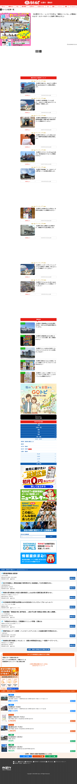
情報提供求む (29, 761)
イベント (60, 6)
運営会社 (22, 761)
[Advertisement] (38, 65)
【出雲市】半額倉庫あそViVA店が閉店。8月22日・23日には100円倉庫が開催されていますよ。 (46, 325)
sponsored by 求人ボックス (22, 569)
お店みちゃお (41, 6)
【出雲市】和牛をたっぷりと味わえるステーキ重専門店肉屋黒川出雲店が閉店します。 (46, 136)
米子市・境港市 (24, 446)
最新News (10, 6)
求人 (18, 6)
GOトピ (3, 6)
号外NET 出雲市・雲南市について (22, 763)
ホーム (16, 761)
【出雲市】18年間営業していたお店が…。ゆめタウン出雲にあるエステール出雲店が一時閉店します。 (46, 102)
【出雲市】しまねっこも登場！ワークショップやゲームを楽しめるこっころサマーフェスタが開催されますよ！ (46, 374)
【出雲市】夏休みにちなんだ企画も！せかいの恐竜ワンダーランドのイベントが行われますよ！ (46, 362)
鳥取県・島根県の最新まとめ (27, 441)
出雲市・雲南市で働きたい (8, 569)
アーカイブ (72, 6)
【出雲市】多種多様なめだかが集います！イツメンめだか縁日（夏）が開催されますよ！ (46, 337)
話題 (53, 6)
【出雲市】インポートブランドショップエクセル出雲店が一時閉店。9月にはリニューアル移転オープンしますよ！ (46, 266)
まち (48, 6)
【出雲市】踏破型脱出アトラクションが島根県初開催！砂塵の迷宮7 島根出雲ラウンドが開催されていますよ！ (46, 119)
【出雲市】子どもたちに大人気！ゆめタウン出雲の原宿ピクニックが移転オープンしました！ (46, 284)
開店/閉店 (24, 6)
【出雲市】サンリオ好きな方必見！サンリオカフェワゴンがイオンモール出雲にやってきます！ (46, 350)
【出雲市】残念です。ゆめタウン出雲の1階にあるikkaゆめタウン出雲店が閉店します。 (46, 85)
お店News (31, 6)
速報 (66, 6)
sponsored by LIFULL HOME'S (67, 691)
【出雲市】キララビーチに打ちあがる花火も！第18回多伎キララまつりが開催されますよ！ (46, 153)
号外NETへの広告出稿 (39, 761)
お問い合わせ (50, 761)
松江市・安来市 (26, 449)
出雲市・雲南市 (46, 3)
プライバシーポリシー (60, 761)
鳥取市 (22, 444)
